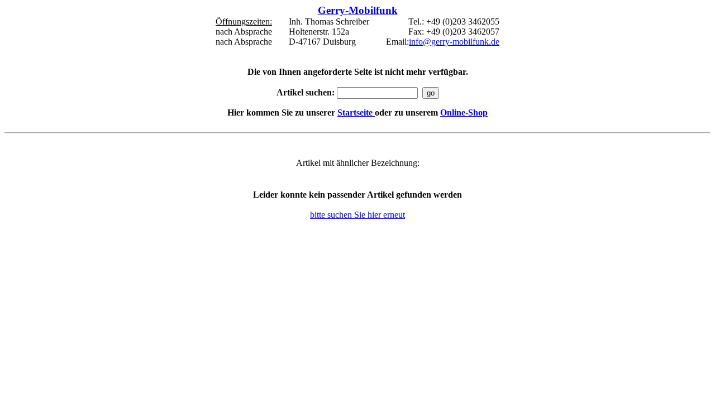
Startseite (356, 112)
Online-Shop (464, 112)
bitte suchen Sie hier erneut (357, 214)
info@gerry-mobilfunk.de (454, 41)
